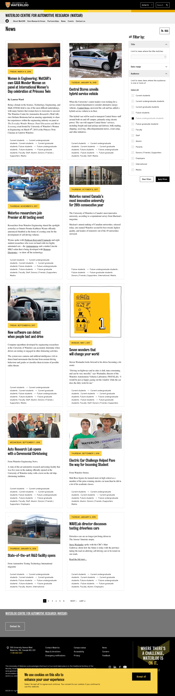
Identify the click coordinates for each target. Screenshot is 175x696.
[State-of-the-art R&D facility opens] (34, 529)
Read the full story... (78, 559)
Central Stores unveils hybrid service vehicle (83, 91)
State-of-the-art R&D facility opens (32, 555)
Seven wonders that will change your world (84, 351)
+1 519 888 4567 (16, 653)
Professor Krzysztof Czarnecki (38, 239)
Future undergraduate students (150, 118)
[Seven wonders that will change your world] (95, 312)
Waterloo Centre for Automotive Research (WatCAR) (36, 613)
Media (138, 170)
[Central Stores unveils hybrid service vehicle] (95, 60)
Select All (135, 90)
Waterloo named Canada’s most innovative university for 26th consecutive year (86, 200)
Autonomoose (32, 246)
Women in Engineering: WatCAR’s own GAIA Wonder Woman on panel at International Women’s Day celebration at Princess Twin (29, 85)
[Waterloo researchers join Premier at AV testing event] (34, 183)
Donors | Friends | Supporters (148, 152)
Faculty (139, 130)
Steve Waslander (76, 544)
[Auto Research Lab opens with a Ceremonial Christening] (34, 425)
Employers (140, 158)
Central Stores (83, 107)
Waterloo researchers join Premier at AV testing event (26, 215)
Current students (143, 95)
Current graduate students (147, 107)
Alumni (139, 141)
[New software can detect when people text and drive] (34, 303)
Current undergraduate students (150, 101)
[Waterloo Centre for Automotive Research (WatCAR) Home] (7, 21)
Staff (138, 135)
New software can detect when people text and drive (25, 334)
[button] (147, 5)
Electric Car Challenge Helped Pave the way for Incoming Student (92, 462)
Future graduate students (147, 124)
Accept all (141, 676)
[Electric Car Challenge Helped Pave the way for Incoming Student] (95, 431)
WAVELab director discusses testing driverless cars (88, 526)
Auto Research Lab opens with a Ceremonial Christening (27, 451)
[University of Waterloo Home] (17, 5)
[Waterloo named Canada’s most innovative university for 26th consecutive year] (95, 175)
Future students (142, 113)
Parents (139, 147)
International (141, 164)
